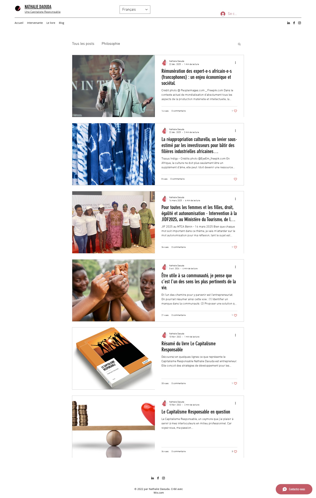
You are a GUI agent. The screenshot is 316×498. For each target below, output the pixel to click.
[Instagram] (299, 23)
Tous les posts (83, 44)
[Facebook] (294, 23)
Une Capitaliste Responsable (43, 12)
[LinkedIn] (288, 23)
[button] (239, 44)
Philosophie (111, 44)
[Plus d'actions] (236, 62)
